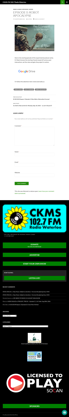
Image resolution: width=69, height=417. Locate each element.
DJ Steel (29, 19)
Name (17, 152)
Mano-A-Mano (17, 9)
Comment (18, 126)
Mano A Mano (18, 89)
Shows (31, 9)
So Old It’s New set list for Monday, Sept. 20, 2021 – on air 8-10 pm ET (32, 104)
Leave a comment (39, 19)
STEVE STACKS (7, 291)
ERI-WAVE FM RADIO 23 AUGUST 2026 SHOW (26, 298)
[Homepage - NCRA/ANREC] (34, 356)
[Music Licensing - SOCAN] (34, 383)
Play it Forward (29, 89)
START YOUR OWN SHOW (34, 264)
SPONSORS (34, 406)
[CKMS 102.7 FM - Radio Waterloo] (34, 218)
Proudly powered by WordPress (10, 414)
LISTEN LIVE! (34, 278)
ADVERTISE (34, 255)
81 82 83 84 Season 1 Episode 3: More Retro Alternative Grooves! (31, 98)
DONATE (34, 245)
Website (17, 172)
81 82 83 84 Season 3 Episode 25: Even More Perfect (24, 304)
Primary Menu (67, 2)
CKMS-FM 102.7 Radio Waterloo (14, 2)
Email (17, 162)
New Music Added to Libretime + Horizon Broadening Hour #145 (31, 291)
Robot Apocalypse (41, 89)
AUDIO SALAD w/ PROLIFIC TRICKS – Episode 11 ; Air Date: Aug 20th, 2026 (29, 301)
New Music (25, 9)
